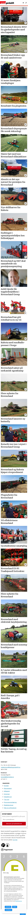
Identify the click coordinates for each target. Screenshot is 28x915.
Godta (14, 906)
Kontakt (6, 786)
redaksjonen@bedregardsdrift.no (10, 767)
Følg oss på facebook (10, 808)
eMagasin (7, 791)
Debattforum (8, 797)
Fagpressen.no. (18, 901)
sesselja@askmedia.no (7, 777)
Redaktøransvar (8, 805)
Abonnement (8, 788)
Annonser (7, 794)
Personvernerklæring (10, 802)
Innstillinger (23, 914)
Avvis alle (8, 906)
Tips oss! (6, 799)
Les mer (15, 840)
